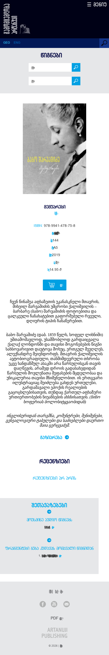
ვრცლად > (53, 527)
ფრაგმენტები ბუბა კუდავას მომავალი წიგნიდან (49, 548)
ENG (17, 42)
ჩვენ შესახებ (49, 591)
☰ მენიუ (97, 4)
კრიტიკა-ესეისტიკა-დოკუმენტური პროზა (55, 233)
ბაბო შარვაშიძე (54, 213)
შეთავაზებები (49, 505)
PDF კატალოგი (55, 618)
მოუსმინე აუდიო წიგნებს (49, 519)
